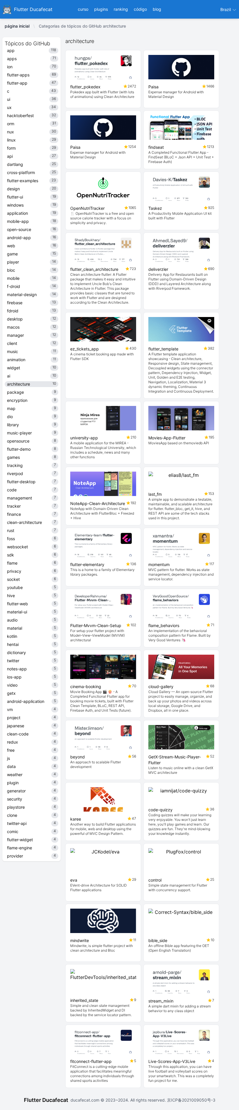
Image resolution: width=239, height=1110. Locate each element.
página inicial (17, 26)
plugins (101, 9)
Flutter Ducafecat (46, 1100)
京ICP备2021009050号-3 (190, 1100)
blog (157, 9)
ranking (121, 9)
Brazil (226, 9)
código (140, 9)
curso (83, 9)
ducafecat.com (86, 1100)
